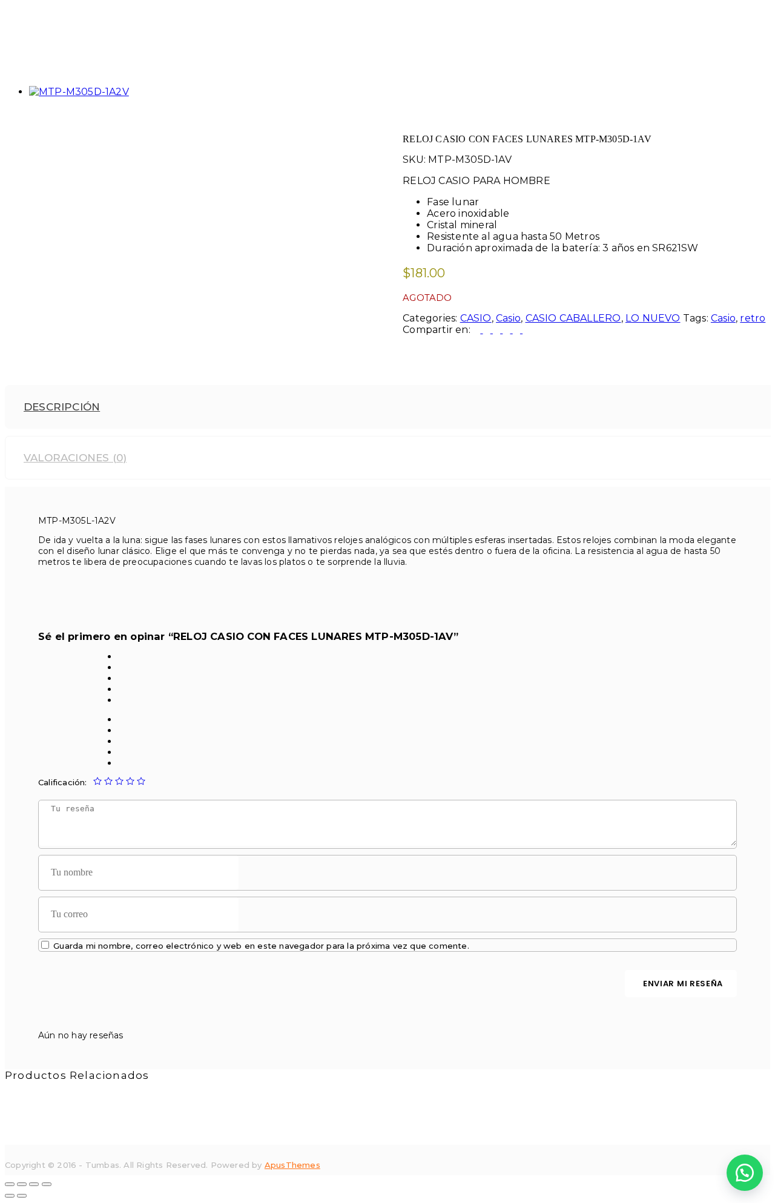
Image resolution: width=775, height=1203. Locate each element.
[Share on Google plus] (518, 329)
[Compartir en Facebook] (478, 329)
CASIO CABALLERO (573, 318)
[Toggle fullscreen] (34, 1184)
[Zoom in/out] (46, 1184)
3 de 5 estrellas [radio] (119, 781)
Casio (508, 318)
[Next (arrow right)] (22, 1196)
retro (752, 318)
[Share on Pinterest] (526, 329)
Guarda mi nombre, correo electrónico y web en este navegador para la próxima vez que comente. (261, 946)
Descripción (62, 407)
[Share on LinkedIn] (498, 329)
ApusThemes (292, 1165)
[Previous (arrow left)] (10, 1196)
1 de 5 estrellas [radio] (97, 781)
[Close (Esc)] (10, 1184)
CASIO (476, 318)
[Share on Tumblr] (507, 329)
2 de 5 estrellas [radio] (108, 781)
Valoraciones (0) (75, 458)
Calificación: (62, 782)
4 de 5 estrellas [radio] (130, 781)
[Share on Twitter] (488, 329)
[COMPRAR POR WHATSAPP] (745, 1173)
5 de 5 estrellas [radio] (141, 781)
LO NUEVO (653, 318)
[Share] (22, 1184)
